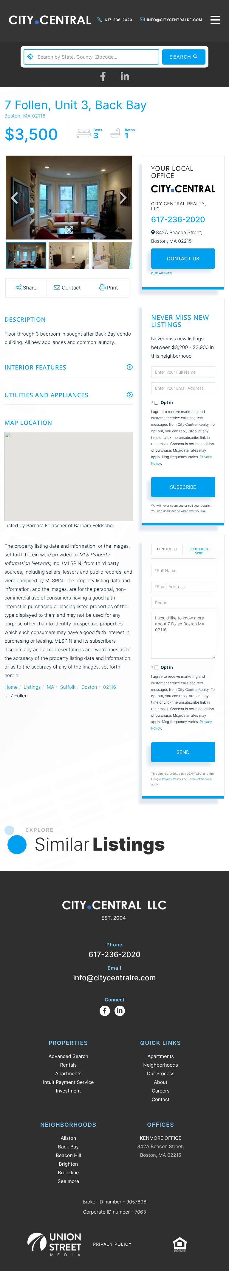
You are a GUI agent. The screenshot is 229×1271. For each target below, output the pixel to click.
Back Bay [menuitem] (68, 1147)
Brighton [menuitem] (68, 1164)
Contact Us (183, 259)
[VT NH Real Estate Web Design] (54, 1244)
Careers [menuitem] (160, 1091)
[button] (183, 57)
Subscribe (183, 487)
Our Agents (161, 273)
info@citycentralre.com (174, 20)
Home (11, 687)
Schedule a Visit (199, 551)
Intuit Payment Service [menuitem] (68, 1082)
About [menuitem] (160, 1082)
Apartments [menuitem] (68, 1073)
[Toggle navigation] (215, 19)
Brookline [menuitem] (68, 1172)
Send (183, 752)
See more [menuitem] (68, 1181)
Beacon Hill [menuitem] (68, 1155)
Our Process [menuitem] (160, 1073)
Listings (32, 687)
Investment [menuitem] (68, 1091)
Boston (89, 687)
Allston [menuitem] (68, 1138)
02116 (109, 687)
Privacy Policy (171, 779)
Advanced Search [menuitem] (68, 1056)
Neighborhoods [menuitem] (160, 1065)
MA (50, 687)
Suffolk (67, 687)
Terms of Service (200, 779)
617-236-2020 (118, 20)
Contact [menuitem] (161, 1099)
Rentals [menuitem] (68, 1065)
